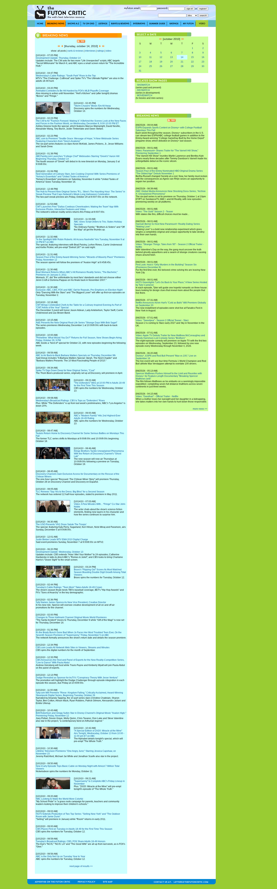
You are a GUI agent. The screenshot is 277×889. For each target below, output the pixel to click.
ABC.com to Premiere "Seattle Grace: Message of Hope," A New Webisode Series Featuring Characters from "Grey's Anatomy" (77, 139)
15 (192, 57)
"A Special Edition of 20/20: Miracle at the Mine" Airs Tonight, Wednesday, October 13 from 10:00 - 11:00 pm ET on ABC (99, 733)
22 (192, 61)
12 (161, 57)
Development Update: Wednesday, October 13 (59, 552)
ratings (100, 51)
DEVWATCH (143, 90)
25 (150, 66)
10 (140, 57)
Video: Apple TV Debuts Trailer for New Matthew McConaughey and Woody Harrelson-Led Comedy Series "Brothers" (170, 336)
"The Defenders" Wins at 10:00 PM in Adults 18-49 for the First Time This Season (99, 384)
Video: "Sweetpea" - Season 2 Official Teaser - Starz (162, 320)
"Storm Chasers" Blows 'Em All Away (92, 105)
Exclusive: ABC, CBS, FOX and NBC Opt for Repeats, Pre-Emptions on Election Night (79, 290)
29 (192, 66)
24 (140, 66)
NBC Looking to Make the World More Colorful (59, 799)
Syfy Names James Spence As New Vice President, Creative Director (71, 602)
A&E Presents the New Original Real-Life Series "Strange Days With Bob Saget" (76, 322)
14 (182, 57)
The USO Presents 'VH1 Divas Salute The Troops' (61, 524)
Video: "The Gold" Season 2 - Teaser (154, 211)
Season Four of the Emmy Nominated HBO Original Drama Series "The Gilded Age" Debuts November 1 (169, 172)
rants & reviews (75, 51)
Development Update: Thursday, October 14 (58, 58)
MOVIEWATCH (144, 95)
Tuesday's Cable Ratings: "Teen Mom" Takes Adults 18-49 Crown (69, 587)
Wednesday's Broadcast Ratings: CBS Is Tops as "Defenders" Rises (70, 400)
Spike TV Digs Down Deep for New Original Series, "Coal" (65, 370)
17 (140, 61)
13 (171, 57)
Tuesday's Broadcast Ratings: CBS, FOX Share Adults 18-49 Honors (70, 841)
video (108, 51)
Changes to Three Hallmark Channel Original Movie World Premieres (71, 617)
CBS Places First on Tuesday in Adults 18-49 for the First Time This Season (74, 829)
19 (161, 61)
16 (203, 57)
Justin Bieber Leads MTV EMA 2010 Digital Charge (62, 539)
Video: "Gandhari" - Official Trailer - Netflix (157, 396)
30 (203, 66)
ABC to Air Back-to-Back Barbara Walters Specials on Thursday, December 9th (76, 355)
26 (161, 66)
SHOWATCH (143, 85)
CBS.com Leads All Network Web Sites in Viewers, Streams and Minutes (72, 647)
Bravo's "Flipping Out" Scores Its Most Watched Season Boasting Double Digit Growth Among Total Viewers (100, 572)
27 (171, 66)
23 (203, 61)
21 (182, 61)
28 (182, 66)
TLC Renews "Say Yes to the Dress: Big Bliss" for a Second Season (70, 491)
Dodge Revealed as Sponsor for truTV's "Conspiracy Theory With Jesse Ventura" (77, 677)
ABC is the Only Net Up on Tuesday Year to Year (60, 856)
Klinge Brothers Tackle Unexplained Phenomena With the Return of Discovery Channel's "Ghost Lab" (99, 454)
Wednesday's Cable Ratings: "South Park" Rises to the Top (66, 75)
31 (140, 70)
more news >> (200, 409)
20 (171, 61)
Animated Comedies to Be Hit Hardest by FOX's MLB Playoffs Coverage (72, 90)
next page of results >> (81, 866)
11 (150, 57)
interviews (90, 51)
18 (150, 61)
